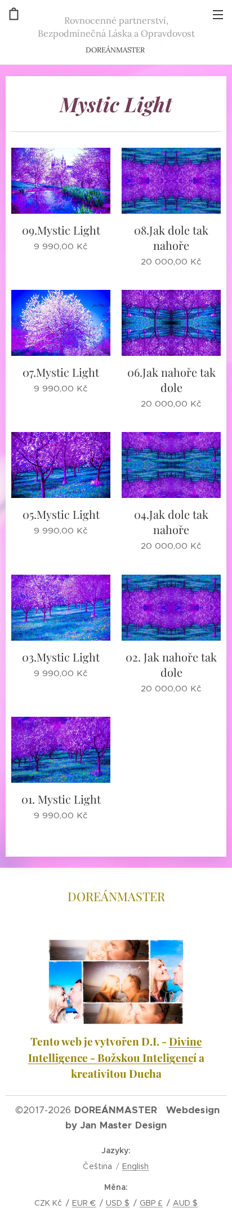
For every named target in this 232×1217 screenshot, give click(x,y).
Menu (218, 14)
